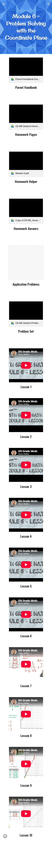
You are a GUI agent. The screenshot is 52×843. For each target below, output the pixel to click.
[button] (3, 4)
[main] (26, 27)
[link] (26, 70)
